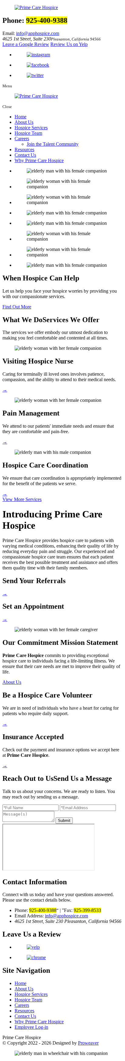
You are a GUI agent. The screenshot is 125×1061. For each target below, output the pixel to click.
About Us (24, 122)
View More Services (22, 499)
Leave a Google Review (25, 44)
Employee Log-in (31, 1027)
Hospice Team (28, 133)
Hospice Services (31, 127)
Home (20, 116)
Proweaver (88, 1042)
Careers (22, 138)
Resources (24, 149)
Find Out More (16, 306)
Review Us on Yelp (69, 44)
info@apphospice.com (37, 33)
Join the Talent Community (53, 144)
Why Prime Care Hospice (39, 160)
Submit (64, 820)
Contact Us (25, 155)
